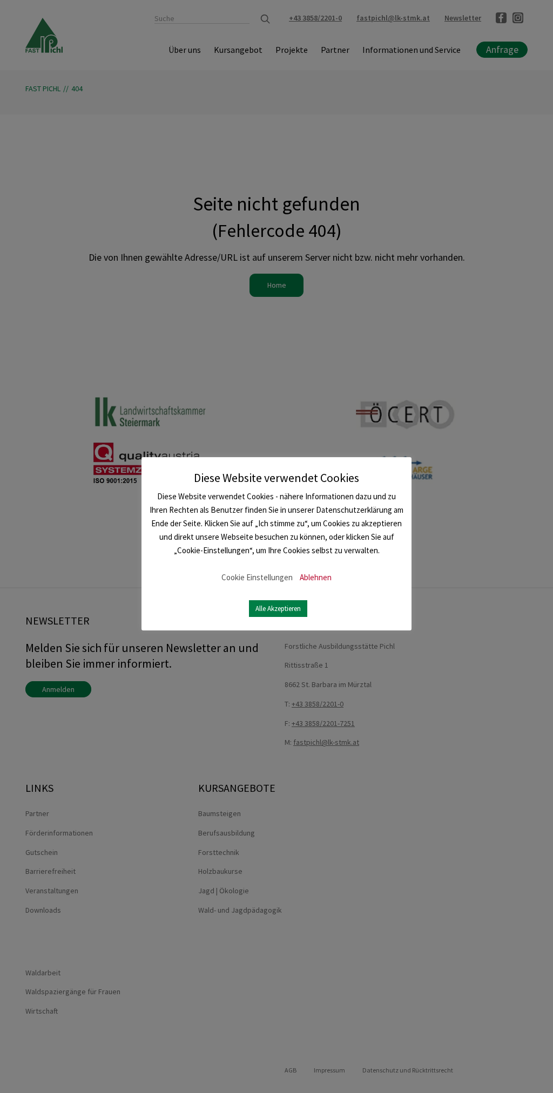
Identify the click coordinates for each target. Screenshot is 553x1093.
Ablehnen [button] (316, 577)
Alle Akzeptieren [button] (278, 608)
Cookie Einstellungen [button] (257, 577)
